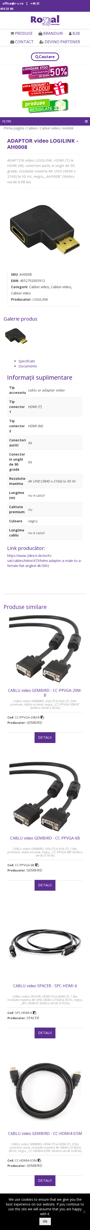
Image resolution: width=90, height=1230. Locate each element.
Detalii (45, 737)
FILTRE (6, 121)
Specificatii (26, 361)
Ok (45, 1221)
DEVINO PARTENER (62, 41)
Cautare (47, 56)
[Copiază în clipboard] (42, 717)
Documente (27, 366)
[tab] (50, 361)
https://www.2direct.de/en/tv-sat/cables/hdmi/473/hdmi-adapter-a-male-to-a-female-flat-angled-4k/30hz (44, 560)
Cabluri (32, 128)
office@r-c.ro (13, 3)
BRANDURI (53, 33)
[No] (84, 1211)
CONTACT (24, 41)
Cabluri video (50, 128)
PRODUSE (24, 33)
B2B (76, 33)
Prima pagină (14, 128)
